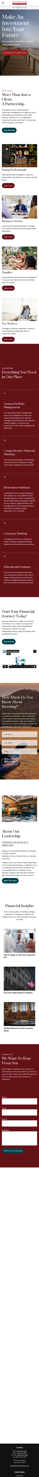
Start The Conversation (13, 1151)
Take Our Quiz (9, 762)
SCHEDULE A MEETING (15, 53)
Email (4, 1108)
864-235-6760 (22, 1451)
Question (5, 1130)
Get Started (9, 641)
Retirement (19, 1475)
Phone (4, 1119)
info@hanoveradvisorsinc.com (19, 1466)
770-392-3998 (22, 1453)
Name (4, 1097)
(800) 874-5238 (22, 1455)
